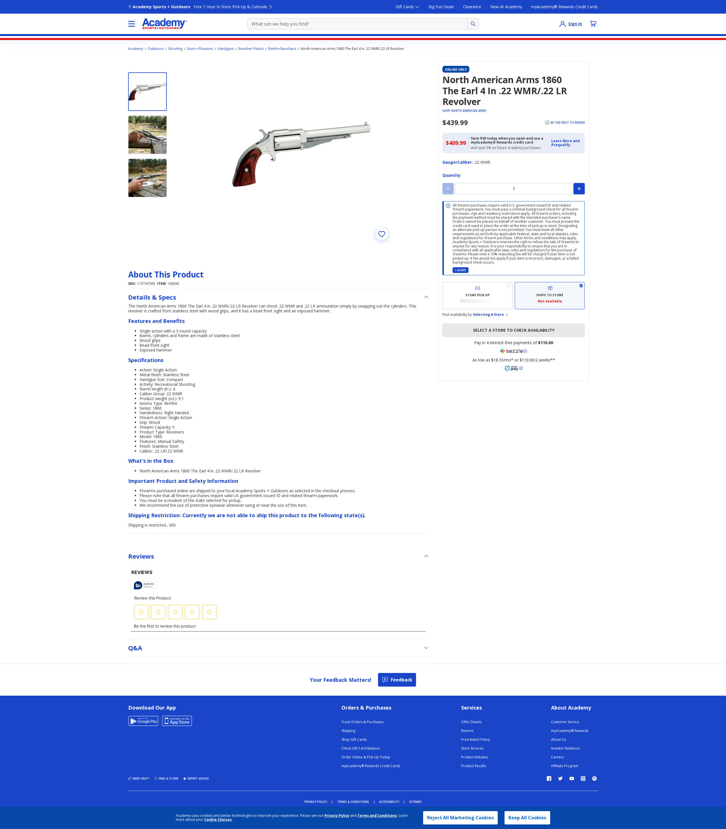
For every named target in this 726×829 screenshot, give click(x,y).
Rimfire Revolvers (282, 49)
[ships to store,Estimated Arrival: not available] (549, 295)
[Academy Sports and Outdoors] (164, 24)
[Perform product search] (473, 24)
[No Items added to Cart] (593, 23)
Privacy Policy (336, 815)
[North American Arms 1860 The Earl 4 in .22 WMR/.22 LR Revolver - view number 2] (147, 135)
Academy (135, 49)
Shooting (175, 49)
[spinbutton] (513, 188)
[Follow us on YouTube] (571, 778)
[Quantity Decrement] (448, 188)
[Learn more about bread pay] (513, 368)
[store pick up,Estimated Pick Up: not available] (477, 295)
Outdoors (156, 49)
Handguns (226, 49)
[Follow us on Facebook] (549, 778)
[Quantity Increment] (579, 188)
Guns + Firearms (200, 49)
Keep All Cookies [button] (527, 818)
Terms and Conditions (377, 815)
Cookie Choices (218, 820)
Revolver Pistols (251, 49)
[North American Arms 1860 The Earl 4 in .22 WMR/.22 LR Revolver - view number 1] (147, 92)
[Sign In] (562, 23)
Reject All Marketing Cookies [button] (460, 818)
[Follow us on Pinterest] (594, 778)
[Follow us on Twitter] (560, 778)
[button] (566, 143)
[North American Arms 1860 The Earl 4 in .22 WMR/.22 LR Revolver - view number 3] (147, 178)
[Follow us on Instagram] (583, 778)
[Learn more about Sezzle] (513, 351)
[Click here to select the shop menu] (131, 23)
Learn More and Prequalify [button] (565, 142)
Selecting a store (488, 315)
